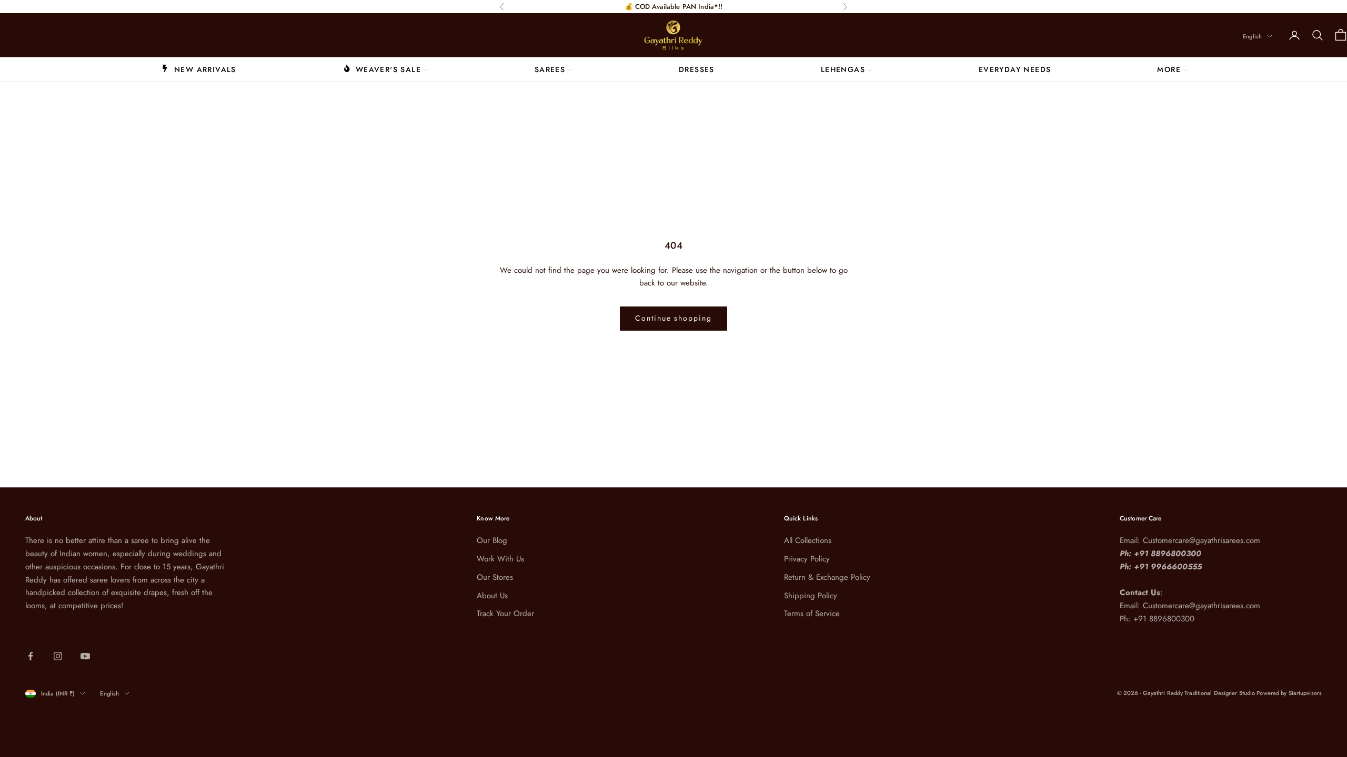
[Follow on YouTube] (85, 656)
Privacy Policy (807, 559)
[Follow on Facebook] (30, 656)
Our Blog (492, 540)
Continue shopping (673, 318)
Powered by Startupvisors (1289, 693)
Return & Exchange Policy (827, 577)
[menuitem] (198, 68)
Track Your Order (505, 613)
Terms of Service (812, 613)
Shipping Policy (810, 595)
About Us (492, 595)
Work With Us (500, 559)
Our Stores (495, 577)
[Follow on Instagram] (58, 656)
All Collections (807, 540)
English (1252, 36)
